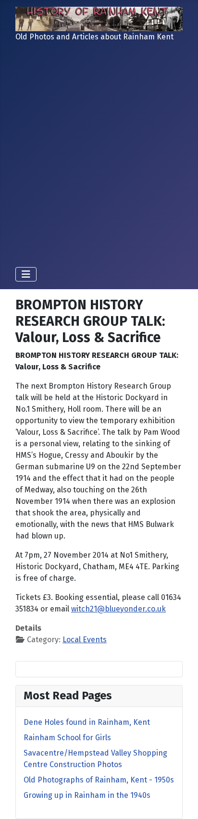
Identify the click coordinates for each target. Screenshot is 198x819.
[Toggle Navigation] (26, 274)
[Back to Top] (181, 801)
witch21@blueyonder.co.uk (118, 608)
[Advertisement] (99, 156)
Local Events (84, 639)
